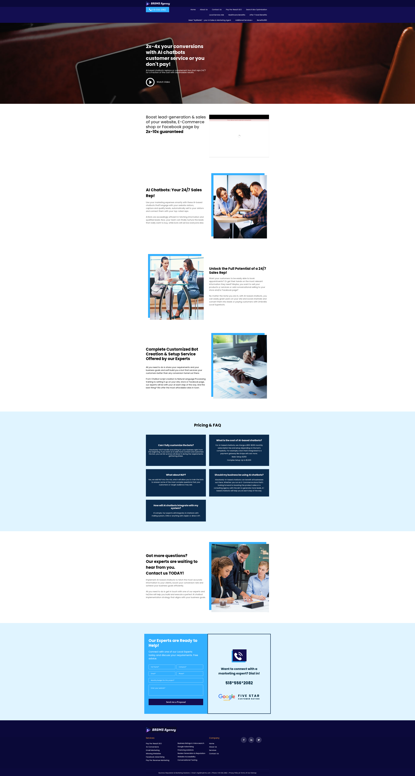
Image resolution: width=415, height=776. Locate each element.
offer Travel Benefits (258, 15)
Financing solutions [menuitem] (186, 750)
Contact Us (217, 9)
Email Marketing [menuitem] (153, 750)
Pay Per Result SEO (234, 9)
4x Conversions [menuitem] (152, 747)
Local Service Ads (216, 15)
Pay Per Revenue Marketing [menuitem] (157, 760)
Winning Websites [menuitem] (153, 753)
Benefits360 (262, 20)
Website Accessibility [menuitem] (187, 756)
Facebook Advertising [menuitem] (155, 757)
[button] (157, 9)
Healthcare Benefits (236, 15)
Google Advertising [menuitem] (186, 746)
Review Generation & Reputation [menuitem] (191, 753)
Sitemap (253, 773)
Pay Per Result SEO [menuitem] (154, 743)
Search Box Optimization (256, 9)
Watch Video (163, 82)
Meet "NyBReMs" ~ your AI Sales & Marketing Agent (209, 20)
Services (212, 750)
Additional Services (243, 20)
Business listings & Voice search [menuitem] (191, 743)
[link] (244, 20)
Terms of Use (245, 773)
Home (193, 9)
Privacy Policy (234, 773)
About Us (204, 9)
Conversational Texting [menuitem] (187, 760)
